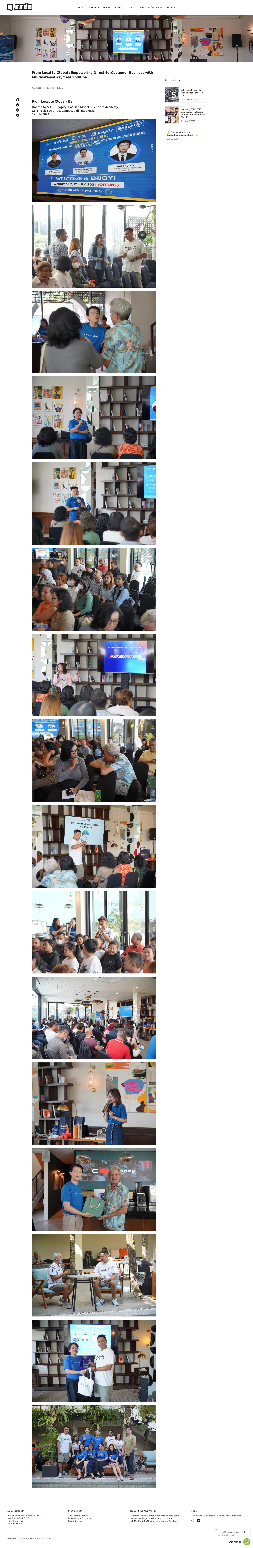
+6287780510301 (138, 1521)
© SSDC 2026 (12, 1538)
